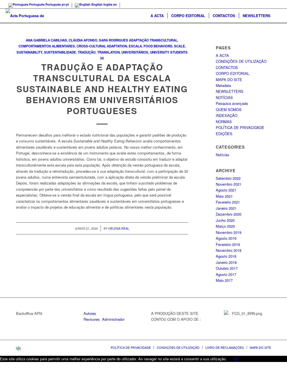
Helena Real (118, 228)
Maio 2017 (224, 280)
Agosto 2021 (226, 190)
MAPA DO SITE (229, 79)
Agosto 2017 (226, 274)
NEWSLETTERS (229, 91)
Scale (179, 46)
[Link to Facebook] (277, 4)
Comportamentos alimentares (46, 46)
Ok (235, 358)
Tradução (87, 52)
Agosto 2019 (226, 238)
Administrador (113, 319)
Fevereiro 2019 (228, 244)
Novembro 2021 (228, 184)
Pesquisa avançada (232, 103)
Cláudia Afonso (83, 40)
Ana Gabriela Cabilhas (46, 40)
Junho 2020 (225, 220)
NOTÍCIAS (224, 97)
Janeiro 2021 (226, 208)
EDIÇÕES (224, 133)
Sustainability (29, 52)
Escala (135, 46)
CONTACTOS (227, 67)
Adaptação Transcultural (153, 40)
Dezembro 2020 (228, 214)
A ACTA (222, 55)
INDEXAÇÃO (226, 115)
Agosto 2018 (226, 256)
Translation (108, 52)
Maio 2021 (224, 196)
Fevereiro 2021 (228, 202)
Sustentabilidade (60, 52)
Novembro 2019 (228, 232)
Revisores (92, 319)
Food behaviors (158, 46)
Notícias (222, 154)
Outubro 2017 (227, 268)
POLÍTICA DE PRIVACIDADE (240, 127)
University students (169, 52)
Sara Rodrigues (113, 40)
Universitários (134, 52)
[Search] (277, 16)
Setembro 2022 (228, 178)
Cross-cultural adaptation (102, 46)
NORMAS (224, 121)
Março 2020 (225, 226)
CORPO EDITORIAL (232, 73)
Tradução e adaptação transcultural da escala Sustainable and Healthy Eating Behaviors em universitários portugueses (102, 89)
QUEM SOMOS (229, 109)
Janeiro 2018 (226, 262)
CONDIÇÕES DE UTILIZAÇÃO (241, 61)
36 (102, 58)
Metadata (223, 85)
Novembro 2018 (228, 250)
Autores (90, 313)
